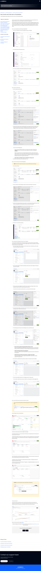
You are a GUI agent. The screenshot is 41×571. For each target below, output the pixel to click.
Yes (24, 530)
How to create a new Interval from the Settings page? (4, 25)
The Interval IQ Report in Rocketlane (4, 42)
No (27, 530)
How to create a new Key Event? (5, 23)
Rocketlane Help (2, 12)
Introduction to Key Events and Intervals (4, 37)
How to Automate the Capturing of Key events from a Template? (4, 27)
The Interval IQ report (3, 32)
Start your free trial (4, 561)
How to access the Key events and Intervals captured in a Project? (4, 30)
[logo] (3, 1)
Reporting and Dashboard (9, 12)
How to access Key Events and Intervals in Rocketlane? (4, 22)
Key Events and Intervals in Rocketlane (18, 12)
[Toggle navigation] (40, 1)
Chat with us (11, 561)
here (23, 522)
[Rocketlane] (20, 567)
